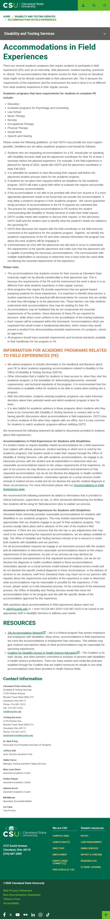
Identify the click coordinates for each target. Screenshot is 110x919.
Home (6, 16)
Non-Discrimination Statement (21, 894)
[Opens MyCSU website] (83, 5)
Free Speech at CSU (63, 869)
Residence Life (89, 861)
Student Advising (91, 867)
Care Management (91, 842)
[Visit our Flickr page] (25, 914)
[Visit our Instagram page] (40, 914)
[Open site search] (94, 5)
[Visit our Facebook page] (4, 914)
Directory (58, 848)
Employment (60, 854)
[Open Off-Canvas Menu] (104, 5)
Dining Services (89, 848)
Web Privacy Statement (17, 890)
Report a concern (91, 854)
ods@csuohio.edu (17, 608)
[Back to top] (106, 915)
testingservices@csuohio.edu (18, 735)
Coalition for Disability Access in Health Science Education (42, 652)
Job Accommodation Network (25, 632)
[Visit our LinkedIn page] (33, 914)
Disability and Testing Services (35, 16)
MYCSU (84, 836)
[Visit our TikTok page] (48, 914)
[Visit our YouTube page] (18, 914)
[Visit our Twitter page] (10, 914)
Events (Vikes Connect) (60, 862)
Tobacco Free (11, 899)
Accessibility (11, 903)
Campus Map (60, 842)
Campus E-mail (61, 836)
